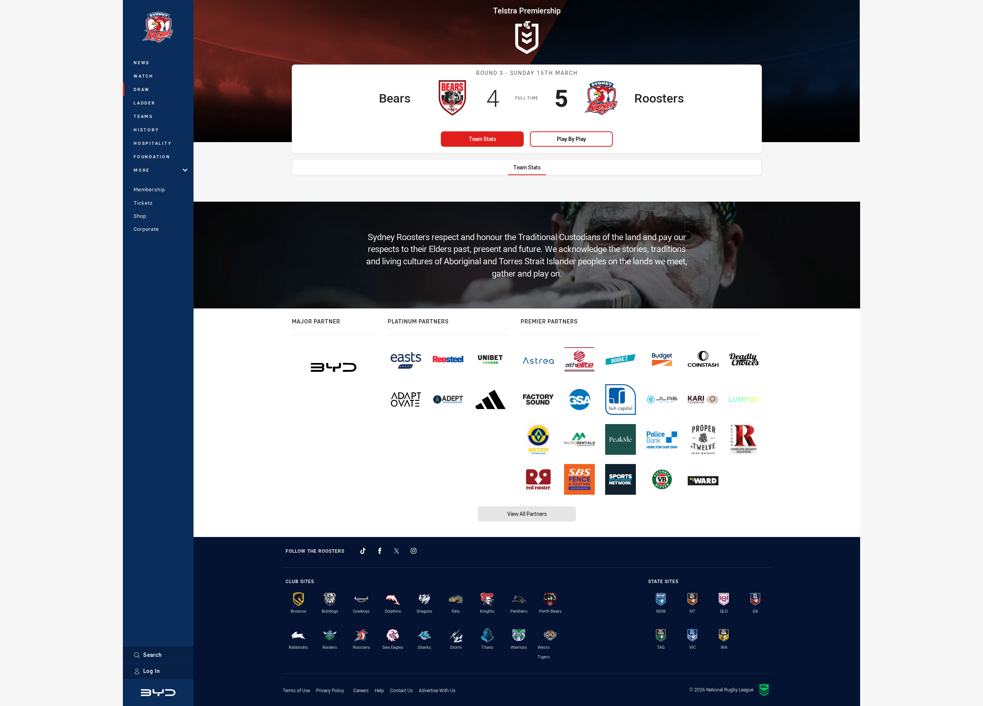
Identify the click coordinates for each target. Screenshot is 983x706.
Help (379, 690)
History (146, 130)
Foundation (152, 156)
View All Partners (527, 513)
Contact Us (401, 690)
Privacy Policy (330, 690)
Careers (361, 690)
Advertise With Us (437, 690)
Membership (149, 189)
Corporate (146, 228)
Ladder (145, 103)
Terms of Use (296, 690)
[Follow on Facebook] (380, 551)
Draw (142, 89)
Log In (151, 671)
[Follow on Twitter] (397, 551)
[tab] (527, 167)
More (142, 170)
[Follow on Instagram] (413, 551)
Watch (144, 76)
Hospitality (153, 143)
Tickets (143, 202)
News (142, 62)
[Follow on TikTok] (363, 551)
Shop (140, 215)
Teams (143, 116)
